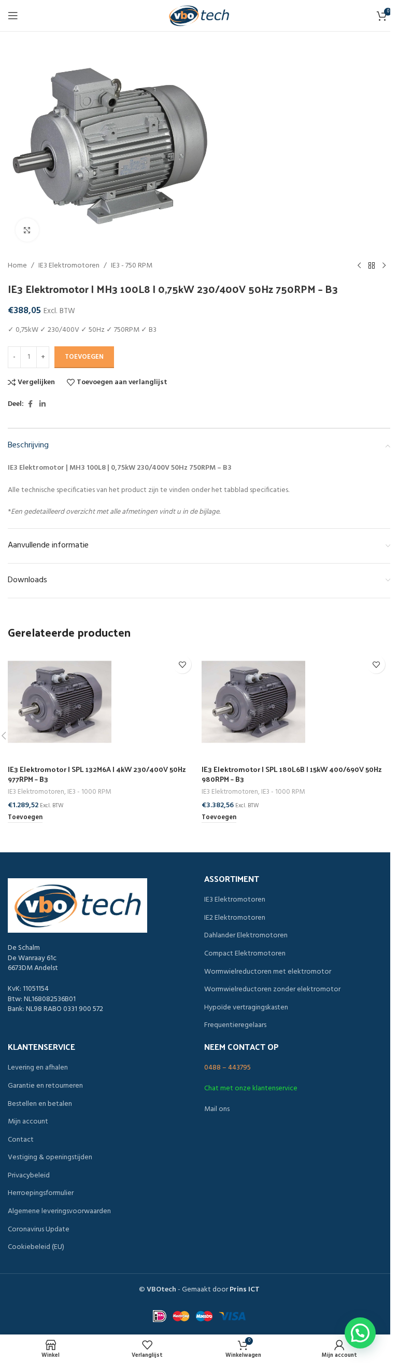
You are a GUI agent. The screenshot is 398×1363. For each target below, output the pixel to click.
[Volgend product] (384, 266)
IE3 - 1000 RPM (89, 791)
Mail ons (217, 1109)
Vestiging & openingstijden (50, 1158)
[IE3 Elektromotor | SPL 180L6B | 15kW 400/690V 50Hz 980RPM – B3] (296, 702)
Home (17, 266)
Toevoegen (84, 357)
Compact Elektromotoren (245, 954)
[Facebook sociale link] (30, 404)
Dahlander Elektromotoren (246, 936)
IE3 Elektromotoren (69, 266)
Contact (21, 1140)
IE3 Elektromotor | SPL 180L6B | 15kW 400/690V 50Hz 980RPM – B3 (291, 774)
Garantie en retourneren (45, 1086)
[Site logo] (199, 16)
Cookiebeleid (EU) (36, 1247)
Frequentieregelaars (235, 1025)
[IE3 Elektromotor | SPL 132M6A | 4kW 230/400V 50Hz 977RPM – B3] (102, 702)
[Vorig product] (359, 266)
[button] (25, 818)
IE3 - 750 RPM (131, 266)
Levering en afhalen (38, 1068)
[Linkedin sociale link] (42, 404)
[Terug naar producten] (371, 266)
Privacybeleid (29, 1176)
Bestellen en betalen (40, 1104)
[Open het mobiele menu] (13, 15)
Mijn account (28, 1122)
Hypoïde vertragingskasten (246, 1008)
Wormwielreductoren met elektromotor (267, 972)
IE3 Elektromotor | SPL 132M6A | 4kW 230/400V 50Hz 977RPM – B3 (97, 774)
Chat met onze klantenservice (250, 1088)
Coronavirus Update (38, 1230)
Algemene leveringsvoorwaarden (59, 1211)
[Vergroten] (27, 230)
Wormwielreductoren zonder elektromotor (272, 990)
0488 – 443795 (227, 1068)
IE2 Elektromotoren (234, 918)
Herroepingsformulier (41, 1193)
